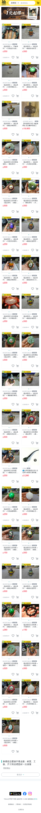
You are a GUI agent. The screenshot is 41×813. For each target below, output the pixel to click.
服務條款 (11, 804)
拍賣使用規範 (27, 804)
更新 (35, 799)
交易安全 (21, 809)
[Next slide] (18, 32)
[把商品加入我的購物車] (17, 57)
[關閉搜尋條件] (18, 3)
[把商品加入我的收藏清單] (13, 57)
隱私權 (18, 804)
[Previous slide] (3, 32)
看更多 (19, 774)
